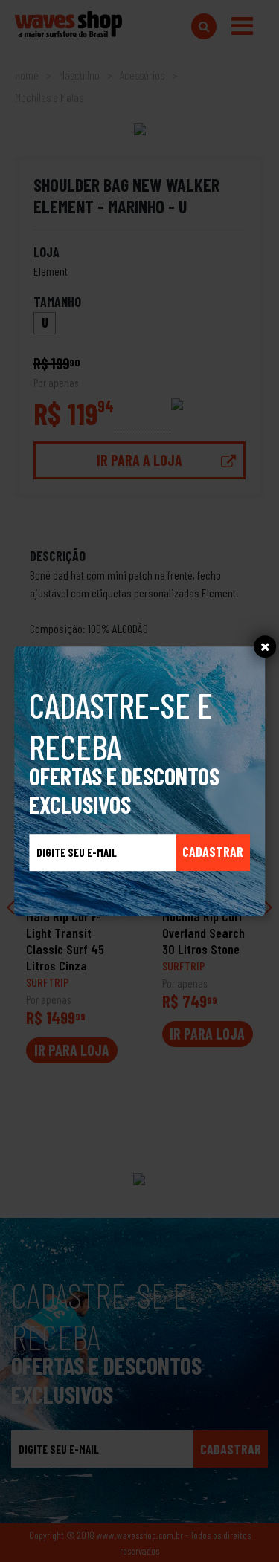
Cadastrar (212, 851)
